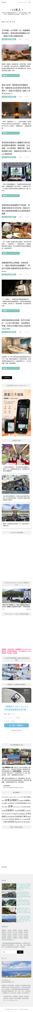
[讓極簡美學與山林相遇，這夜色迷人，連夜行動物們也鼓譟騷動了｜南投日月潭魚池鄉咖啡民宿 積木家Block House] (16, 288)
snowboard (5, 797)
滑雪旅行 (17, 819)
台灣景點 (26, 800)
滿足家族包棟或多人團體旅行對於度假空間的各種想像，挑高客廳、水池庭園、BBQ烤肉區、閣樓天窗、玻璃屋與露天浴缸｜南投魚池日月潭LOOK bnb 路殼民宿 (16, 148)
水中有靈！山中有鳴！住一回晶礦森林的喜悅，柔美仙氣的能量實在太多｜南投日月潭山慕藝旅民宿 (16, 33)
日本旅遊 (16, 810)
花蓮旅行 (19, 822)
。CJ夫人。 (16, 9)
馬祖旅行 (28, 822)
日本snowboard (17, 807)
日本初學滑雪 (24, 807)
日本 (10, 806)
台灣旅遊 (21, 800)
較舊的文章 (7, 377)
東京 (25, 816)
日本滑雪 (21, 810)
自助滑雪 (11, 822)
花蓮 (15, 822)
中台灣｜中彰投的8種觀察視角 (9, 39)
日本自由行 (18, 816)
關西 (22, 822)
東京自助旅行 (6, 819)
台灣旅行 (14, 800)
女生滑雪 (17, 803)
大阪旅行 (5, 803)
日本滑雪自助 (15, 814)
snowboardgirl (12, 797)
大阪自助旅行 (11, 803)
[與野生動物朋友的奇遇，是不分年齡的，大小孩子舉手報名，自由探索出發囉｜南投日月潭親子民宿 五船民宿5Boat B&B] (16, 345)
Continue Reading (13, 75)
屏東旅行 (24, 803)
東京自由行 (11, 819)
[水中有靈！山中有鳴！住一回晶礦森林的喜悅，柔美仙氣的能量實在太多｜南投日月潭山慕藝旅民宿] (16, 52)
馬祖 (24, 822)
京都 (24, 797)
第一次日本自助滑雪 (24, 819)
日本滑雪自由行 (22, 814)
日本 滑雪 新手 (7, 814)
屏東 (21, 803)
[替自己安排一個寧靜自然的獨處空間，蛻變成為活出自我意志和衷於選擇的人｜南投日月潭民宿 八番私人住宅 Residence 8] (16, 110)
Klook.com (4, 867)
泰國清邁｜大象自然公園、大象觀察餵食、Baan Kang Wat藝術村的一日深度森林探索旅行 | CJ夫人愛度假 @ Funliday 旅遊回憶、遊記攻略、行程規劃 (16, 651)
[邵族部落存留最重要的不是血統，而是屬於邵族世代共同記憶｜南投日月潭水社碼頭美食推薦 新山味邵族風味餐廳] (16, 230)
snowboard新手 (19, 797)
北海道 (28, 797)
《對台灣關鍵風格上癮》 (7, 767)
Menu (5, 2)
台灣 (7, 800)
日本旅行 (10, 810)
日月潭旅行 (5, 807)
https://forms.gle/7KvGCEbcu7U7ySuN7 (13, 787)
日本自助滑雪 (10, 816)
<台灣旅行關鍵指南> (17, 771)
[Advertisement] (16, 847)
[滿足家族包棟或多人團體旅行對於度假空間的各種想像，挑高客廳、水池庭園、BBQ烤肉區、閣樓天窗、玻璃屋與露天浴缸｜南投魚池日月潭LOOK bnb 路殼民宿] (16, 171)
